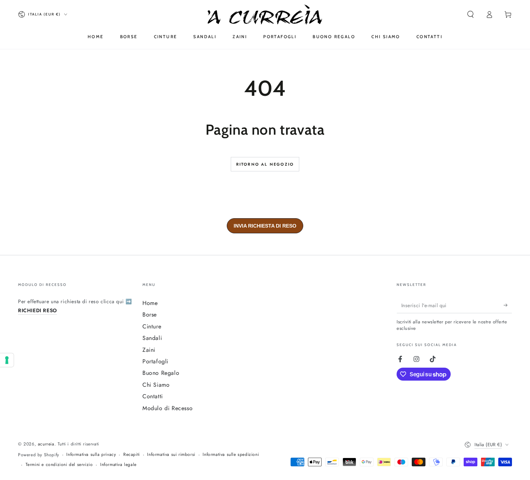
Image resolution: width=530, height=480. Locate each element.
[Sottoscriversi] (508, 305)
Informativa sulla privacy (91, 455)
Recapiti (131, 455)
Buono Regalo (160, 373)
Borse (149, 314)
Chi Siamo (155, 385)
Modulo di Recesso (167, 408)
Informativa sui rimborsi (171, 455)
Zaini (148, 350)
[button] (470, 14)
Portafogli (155, 361)
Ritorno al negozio (265, 164)
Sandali (152, 338)
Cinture (151, 326)
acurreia (46, 444)
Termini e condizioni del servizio (59, 465)
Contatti (152, 396)
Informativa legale (118, 465)
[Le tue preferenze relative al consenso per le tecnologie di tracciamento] (7, 360)
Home (150, 303)
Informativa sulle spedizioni (231, 455)
